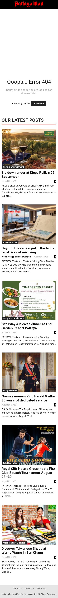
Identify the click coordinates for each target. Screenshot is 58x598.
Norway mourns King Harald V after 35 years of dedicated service (29, 398)
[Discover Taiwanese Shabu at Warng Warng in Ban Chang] (29, 525)
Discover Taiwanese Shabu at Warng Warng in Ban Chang (24, 551)
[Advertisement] (29, 39)
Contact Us (17, 588)
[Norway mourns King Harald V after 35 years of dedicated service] (29, 372)
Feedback (41, 588)
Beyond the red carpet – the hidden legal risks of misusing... (29, 250)
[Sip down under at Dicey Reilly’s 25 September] (29, 149)
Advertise (29, 588)
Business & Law (10, 242)
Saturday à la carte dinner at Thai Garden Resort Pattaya (27, 326)
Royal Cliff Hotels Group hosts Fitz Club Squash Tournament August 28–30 (28, 473)
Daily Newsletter (10, 463)
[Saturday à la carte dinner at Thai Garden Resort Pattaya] (29, 300)
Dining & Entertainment (13, 167)
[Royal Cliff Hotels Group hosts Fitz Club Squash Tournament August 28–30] (29, 445)
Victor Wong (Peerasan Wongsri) (16, 256)
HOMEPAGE (39, 103)
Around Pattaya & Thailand (14, 543)
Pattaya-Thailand (10, 391)
